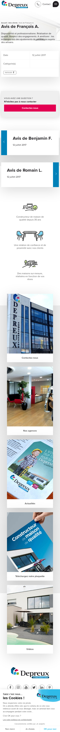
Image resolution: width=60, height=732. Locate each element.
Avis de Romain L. (24, 170)
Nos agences (30, 430)
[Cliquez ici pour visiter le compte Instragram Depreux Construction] (18, 688)
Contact (47, 4)
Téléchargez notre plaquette (30, 576)
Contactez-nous (30, 108)
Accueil (4, 23)
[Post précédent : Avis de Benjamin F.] (4, 142)
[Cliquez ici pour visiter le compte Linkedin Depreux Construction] (42, 688)
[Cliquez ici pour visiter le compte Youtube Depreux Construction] (26, 688)
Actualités (30, 503)
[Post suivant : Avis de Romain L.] (56, 174)
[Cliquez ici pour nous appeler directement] (38, 4)
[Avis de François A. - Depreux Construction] (15, 4)
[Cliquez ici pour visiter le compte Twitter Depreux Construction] (34, 688)
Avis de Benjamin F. (32, 138)
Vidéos (30, 649)
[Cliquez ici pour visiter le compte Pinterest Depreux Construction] (49, 688)
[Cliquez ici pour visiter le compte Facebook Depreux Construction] (10, 688)
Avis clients (12, 23)
